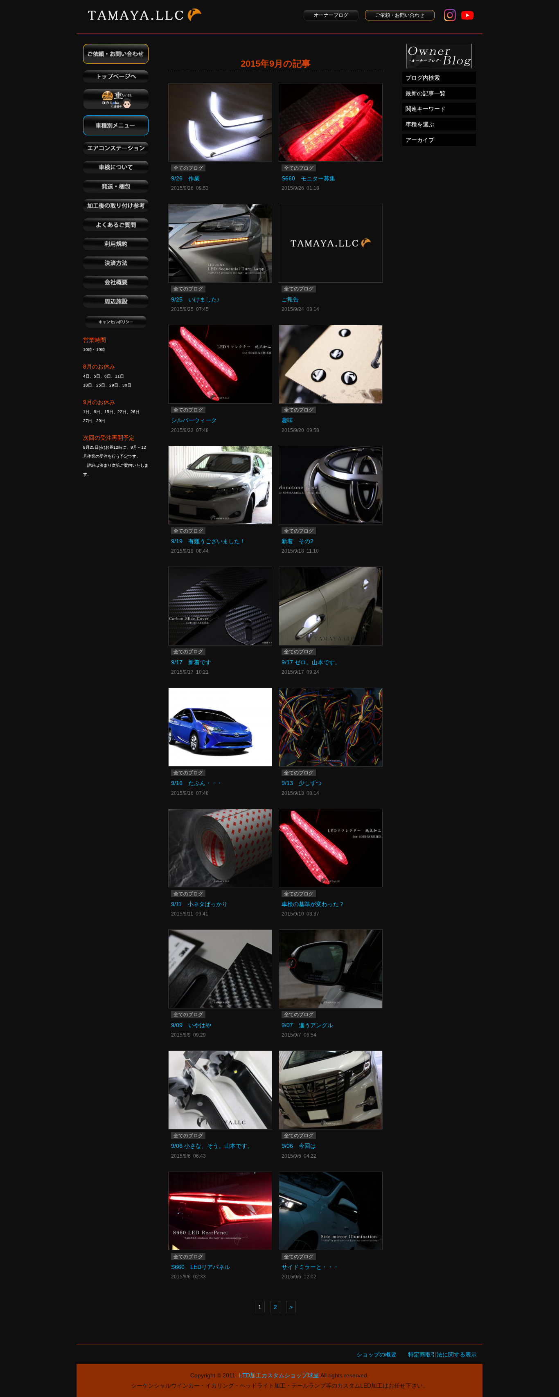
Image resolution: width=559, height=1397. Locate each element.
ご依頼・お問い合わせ (399, 15)
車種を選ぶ (420, 124)
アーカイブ (420, 140)
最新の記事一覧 (426, 93)
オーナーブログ (331, 15)
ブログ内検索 (423, 77)
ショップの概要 (376, 1354)
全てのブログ (188, 168)
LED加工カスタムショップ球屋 (279, 1375)
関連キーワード (426, 109)
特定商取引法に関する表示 (442, 1354)
